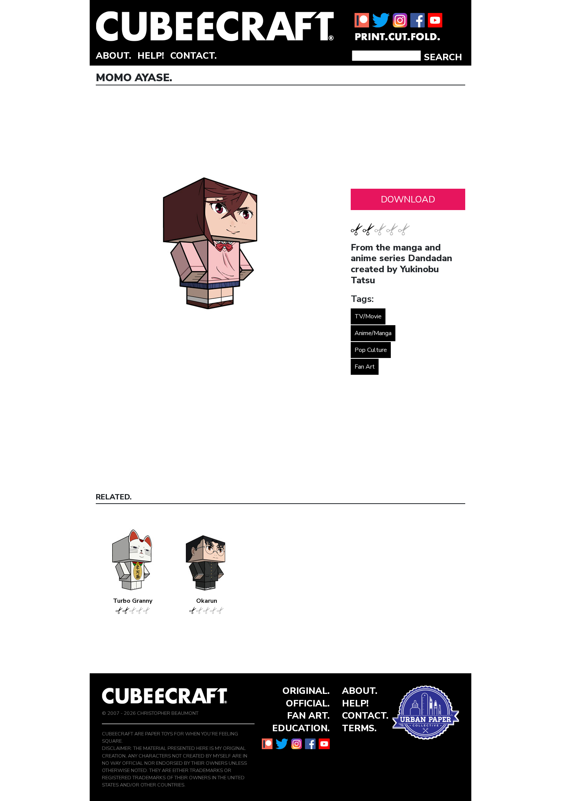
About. (113, 56)
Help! (150, 56)
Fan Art (365, 367)
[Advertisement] (408, 139)
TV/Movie (368, 316)
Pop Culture (371, 350)
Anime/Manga (373, 333)
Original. (306, 691)
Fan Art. (308, 716)
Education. (301, 728)
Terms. (359, 728)
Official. (308, 703)
